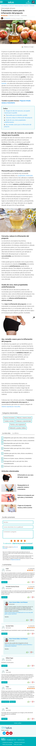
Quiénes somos (21, 739)
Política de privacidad (7, 744)
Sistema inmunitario (9, 418)
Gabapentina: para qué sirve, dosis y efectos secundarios (19, 438)
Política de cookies (18, 744)
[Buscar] (34, 2)
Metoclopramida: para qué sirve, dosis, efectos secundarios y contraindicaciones (16, 444)
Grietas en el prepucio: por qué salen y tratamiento (25, 496)
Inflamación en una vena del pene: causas (25, 476)
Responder (4, 582)
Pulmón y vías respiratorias (17, 425)
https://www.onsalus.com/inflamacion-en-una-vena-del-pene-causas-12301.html (19, 613)
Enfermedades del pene (8, 8)
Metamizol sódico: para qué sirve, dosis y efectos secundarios (17, 449)
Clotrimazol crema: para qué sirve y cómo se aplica (18, 466)
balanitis (4, 83)
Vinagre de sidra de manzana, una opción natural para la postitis (17, 112)
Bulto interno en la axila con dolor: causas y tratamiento (19, 440)
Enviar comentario (27, 548)
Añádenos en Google (28, 47)
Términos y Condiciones (19, 742)
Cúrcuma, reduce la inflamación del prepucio (19, 118)
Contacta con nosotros (7, 742)
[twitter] (4, 733)
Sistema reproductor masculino (21, 6)
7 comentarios (24, 15)
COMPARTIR (28, 3)
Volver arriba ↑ (18, 723)
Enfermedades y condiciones (7, 6)
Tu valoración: (7, 543)
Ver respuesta (5, 702)
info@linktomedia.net (15, 560)
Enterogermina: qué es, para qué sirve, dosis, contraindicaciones (16, 462)
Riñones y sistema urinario (24, 418)
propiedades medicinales (25, 175)
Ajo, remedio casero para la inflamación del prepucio (17, 125)
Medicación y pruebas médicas (17, 428)
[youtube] (7, 733)
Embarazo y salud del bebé (23, 421)
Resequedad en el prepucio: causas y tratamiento (23, 487)
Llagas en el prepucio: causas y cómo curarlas (24, 507)
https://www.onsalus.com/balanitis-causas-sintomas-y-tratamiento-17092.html (18, 645)
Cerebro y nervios (9, 421)
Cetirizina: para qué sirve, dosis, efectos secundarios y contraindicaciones (18, 454)
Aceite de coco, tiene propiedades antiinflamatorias (15, 121)
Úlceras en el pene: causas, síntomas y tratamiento (18, 458)
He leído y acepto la (10, 547)
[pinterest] (10, 733)
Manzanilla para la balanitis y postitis (16, 115)
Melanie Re (7, 18)
